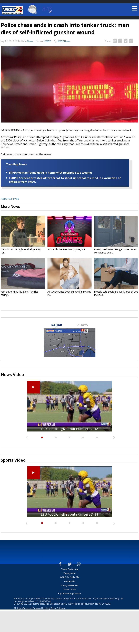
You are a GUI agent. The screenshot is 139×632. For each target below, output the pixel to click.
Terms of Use (69, 589)
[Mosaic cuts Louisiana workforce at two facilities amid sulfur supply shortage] (116, 273)
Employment (70, 573)
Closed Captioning (69, 569)
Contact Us (69, 581)
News (30, 41)
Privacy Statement (69, 585)
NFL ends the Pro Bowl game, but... (67, 249)
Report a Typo (10, 199)
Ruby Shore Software (55, 608)
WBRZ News (64, 41)
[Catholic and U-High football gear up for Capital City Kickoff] (23, 231)
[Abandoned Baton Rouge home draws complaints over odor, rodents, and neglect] (116, 231)
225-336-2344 (44, 601)
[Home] (13, 10)
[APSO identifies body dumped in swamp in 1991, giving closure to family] (69, 273)
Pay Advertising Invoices (69, 593)
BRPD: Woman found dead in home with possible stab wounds (50, 172)
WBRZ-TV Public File (69, 577)
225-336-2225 (84, 598)
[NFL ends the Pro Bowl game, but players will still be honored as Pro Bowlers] (69, 231)
